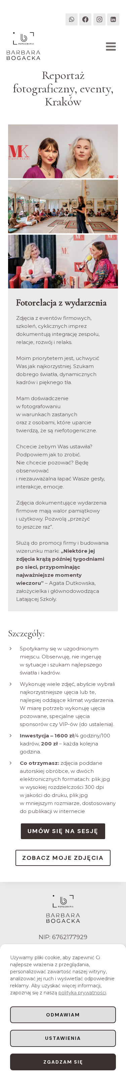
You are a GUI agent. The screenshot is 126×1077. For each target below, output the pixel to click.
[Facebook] (85, 19)
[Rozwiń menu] (110, 46)
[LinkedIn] (113, 19)
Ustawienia (63, 1038)
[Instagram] (99, 19)
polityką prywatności (82, 993)
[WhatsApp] (72, 19)
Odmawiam (63, 1015)
